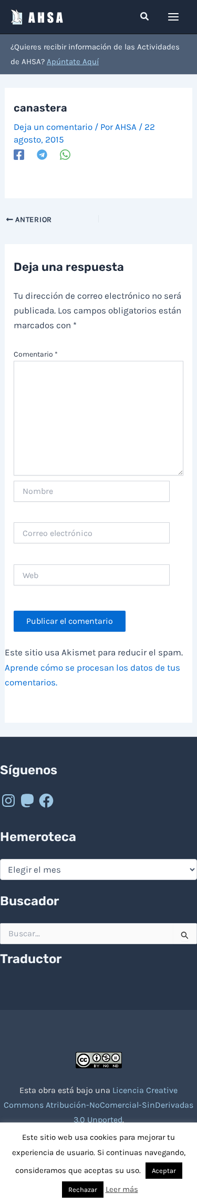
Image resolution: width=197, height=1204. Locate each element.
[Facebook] (19, 154)
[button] (145, 17)
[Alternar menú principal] (174, 17)
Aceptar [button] (164, 1171)
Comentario (36, 354)
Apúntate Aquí (73, 61)
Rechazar (82, 1189)
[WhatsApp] (65, 154)
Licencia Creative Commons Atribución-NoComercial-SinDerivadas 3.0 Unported (98, 1105)
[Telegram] (42, 154)
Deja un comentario (53, 127)
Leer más (122, 1189)
